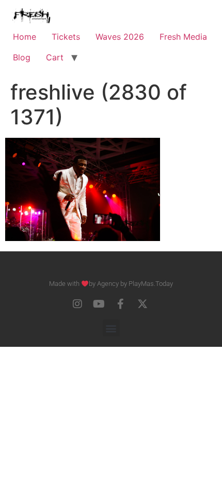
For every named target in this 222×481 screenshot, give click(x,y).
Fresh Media (183, 36)
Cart (55, 57)
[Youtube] (99, 304)
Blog (21, 57)
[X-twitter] (142, 304)
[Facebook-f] (121, 304)
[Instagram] (77, 304)
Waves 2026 (120, 36)
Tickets (66, 36)
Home (24, 36)
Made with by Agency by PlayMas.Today (111, 283)
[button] (111, 327)
